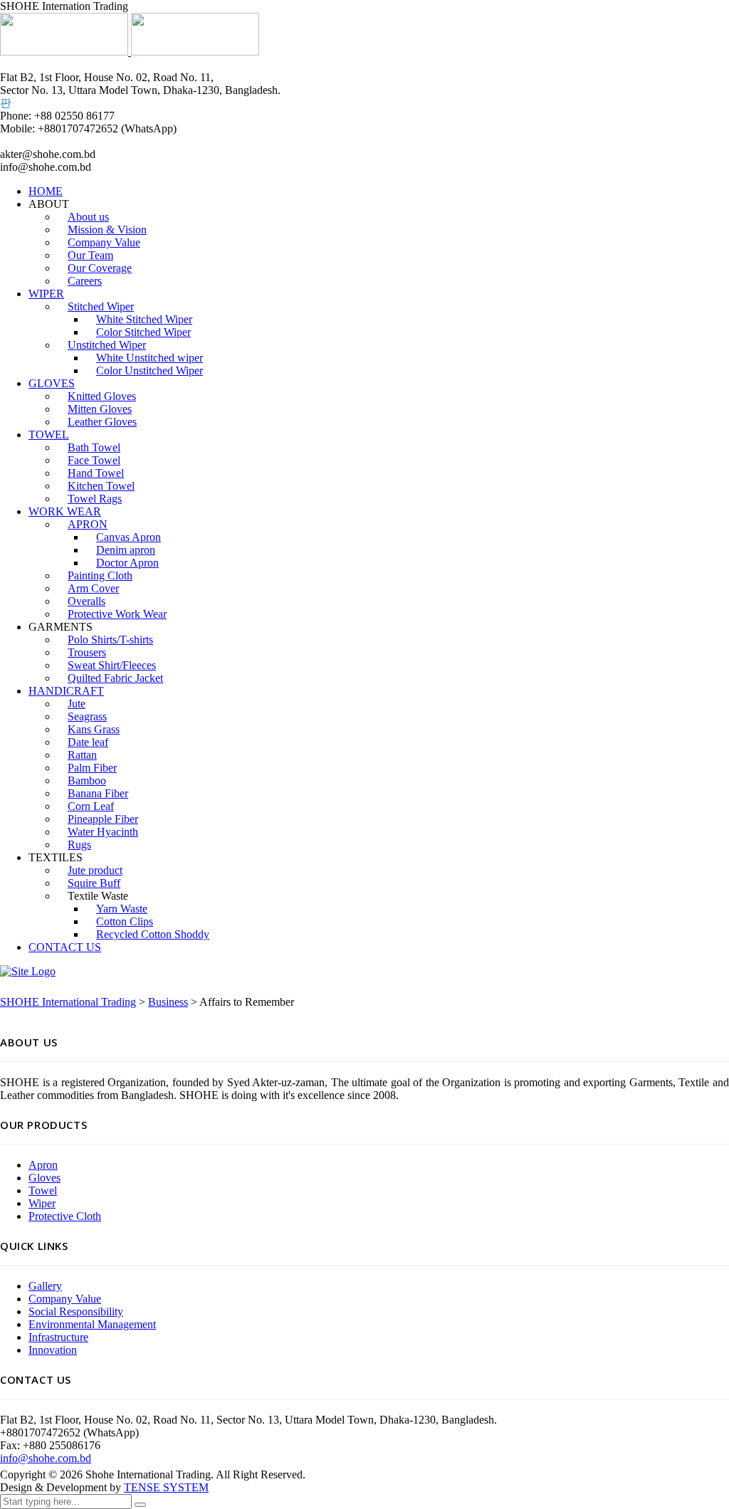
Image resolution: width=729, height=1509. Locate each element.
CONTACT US (64, 947)
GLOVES (51, 383)
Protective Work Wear (117, 614)
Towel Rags (95, 499)
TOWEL (48, 434)
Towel (42, 1190)
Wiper (42, 1203)
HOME (45, 191)
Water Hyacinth (103, 832)
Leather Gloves (102, 422)
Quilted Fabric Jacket (115, 678)
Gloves (44, 1178)
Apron (43, 1165)
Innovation (52, 1350)
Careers (85, 281)
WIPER (46, 294)
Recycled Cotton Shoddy (152, 934)
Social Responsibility (75, 1311)
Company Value (64, 1299)
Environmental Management (92, 1324)
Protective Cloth (64, 1216)
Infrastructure (58, 1337)
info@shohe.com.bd (45, 1458)
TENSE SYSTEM (166, 1487)
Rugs (79, 844)
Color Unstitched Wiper (149, 370)
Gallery (45, 1286)
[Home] (28, 971)
